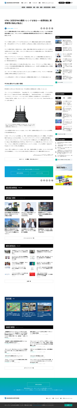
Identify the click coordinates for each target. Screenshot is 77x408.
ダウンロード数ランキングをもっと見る (64, 159)
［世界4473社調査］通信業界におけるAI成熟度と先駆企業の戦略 (64, 145)
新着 (30, 2)
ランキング (35, 2)
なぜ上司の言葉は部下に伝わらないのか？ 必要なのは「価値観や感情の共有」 (64, 156)
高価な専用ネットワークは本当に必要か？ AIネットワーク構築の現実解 (64, 148)
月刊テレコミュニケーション (48, 2)
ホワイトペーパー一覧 (29, 367)
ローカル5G (29, 7)
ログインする (39, 173)
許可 (68, 405)
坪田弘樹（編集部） (10, 28)
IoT (41, 7)
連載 (39, 2)
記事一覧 (29, 281)
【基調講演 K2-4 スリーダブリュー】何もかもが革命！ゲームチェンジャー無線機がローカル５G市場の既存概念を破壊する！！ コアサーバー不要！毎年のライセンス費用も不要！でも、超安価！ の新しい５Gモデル (64, 152)
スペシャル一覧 (60, 82)
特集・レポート (24, 2)
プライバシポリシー (37, 405)
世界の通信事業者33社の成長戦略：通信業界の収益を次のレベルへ (64, 143)
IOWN (23, 7)
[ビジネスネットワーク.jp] (12, 3)
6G (37, 7)
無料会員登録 (61, 2)
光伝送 (53, 7)
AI (34, 7)
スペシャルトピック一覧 (29, 238)
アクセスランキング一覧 (61, 134)
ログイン (67, 2)
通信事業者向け (47, 7)
